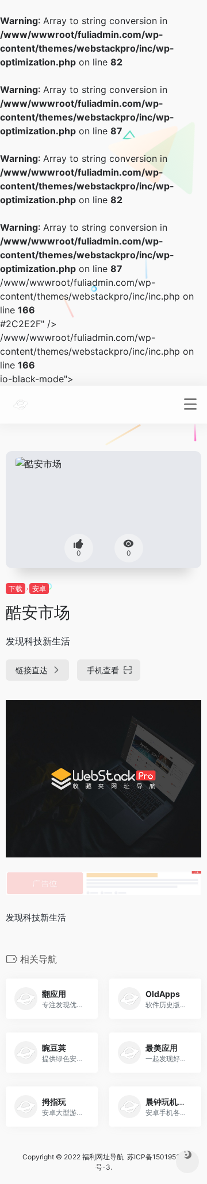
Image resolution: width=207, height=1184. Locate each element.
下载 (15, 588)
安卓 (39, 588)
